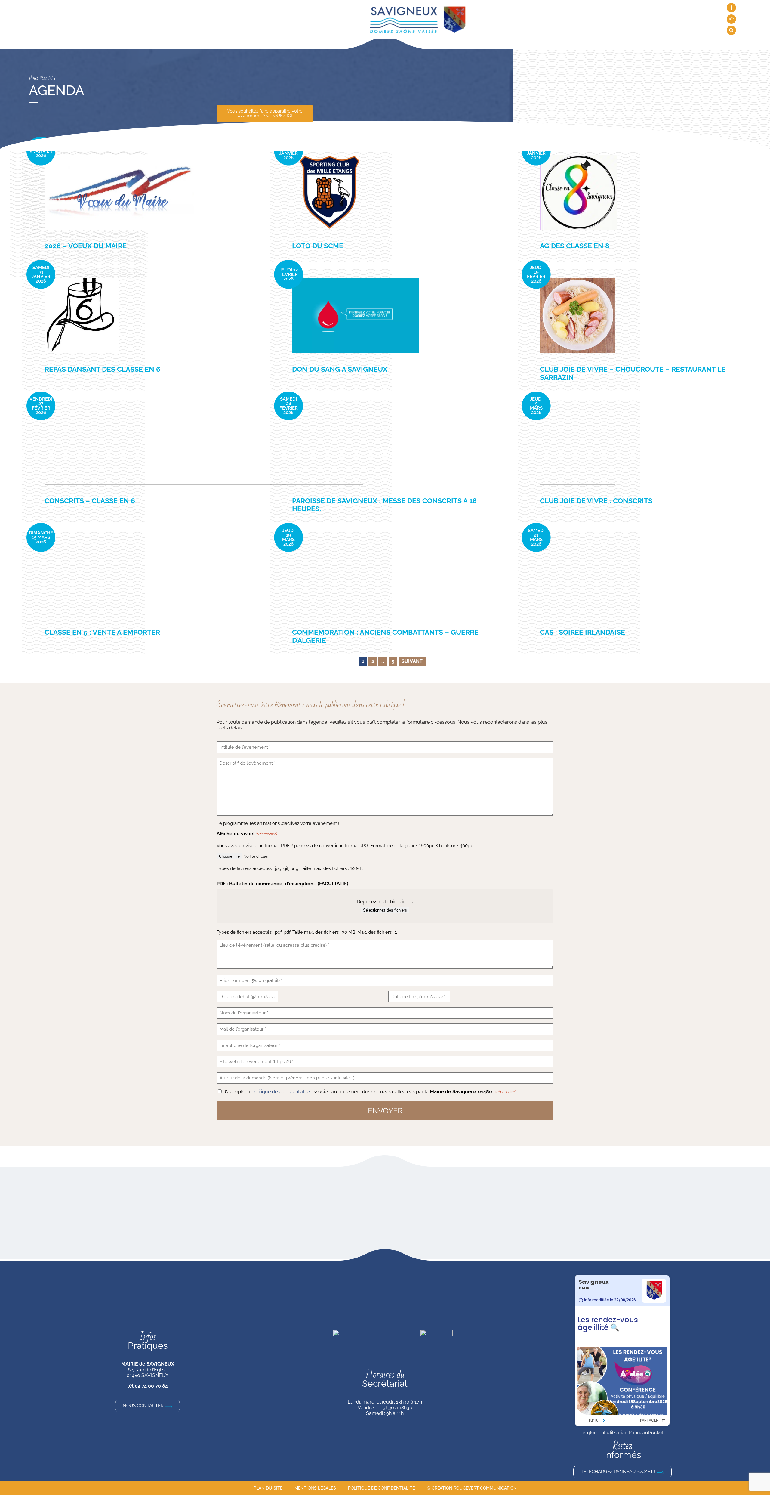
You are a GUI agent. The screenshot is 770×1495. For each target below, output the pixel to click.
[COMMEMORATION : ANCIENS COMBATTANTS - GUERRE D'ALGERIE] (371, 578)
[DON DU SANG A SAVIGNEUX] (355, 315)
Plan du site (268, 1488)
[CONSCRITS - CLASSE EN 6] (169, 447)
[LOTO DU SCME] (329, 192)
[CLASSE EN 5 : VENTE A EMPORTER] (95, 578)
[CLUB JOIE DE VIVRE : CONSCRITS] (577, 447)
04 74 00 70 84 (151, 1386)
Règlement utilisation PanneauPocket (622, 1432)
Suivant (412, 661)
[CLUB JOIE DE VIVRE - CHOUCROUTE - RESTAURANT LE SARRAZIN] (577, 315)
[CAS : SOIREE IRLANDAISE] (577, 578)
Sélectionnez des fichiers (385, 910)
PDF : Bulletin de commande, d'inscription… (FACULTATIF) (282, 884)
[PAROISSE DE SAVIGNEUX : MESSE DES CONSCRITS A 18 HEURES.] (327, 447)
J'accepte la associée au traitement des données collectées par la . (370, 1091)
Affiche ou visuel (247, 834)
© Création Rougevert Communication (472, 1488)
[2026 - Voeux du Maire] (119, 192)
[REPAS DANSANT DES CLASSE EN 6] (82, 315)
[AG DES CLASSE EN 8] (578, 192)
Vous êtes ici (41, 78)
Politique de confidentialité (381, 1488)
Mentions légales (315, 1488)
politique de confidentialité (280, 1091)
